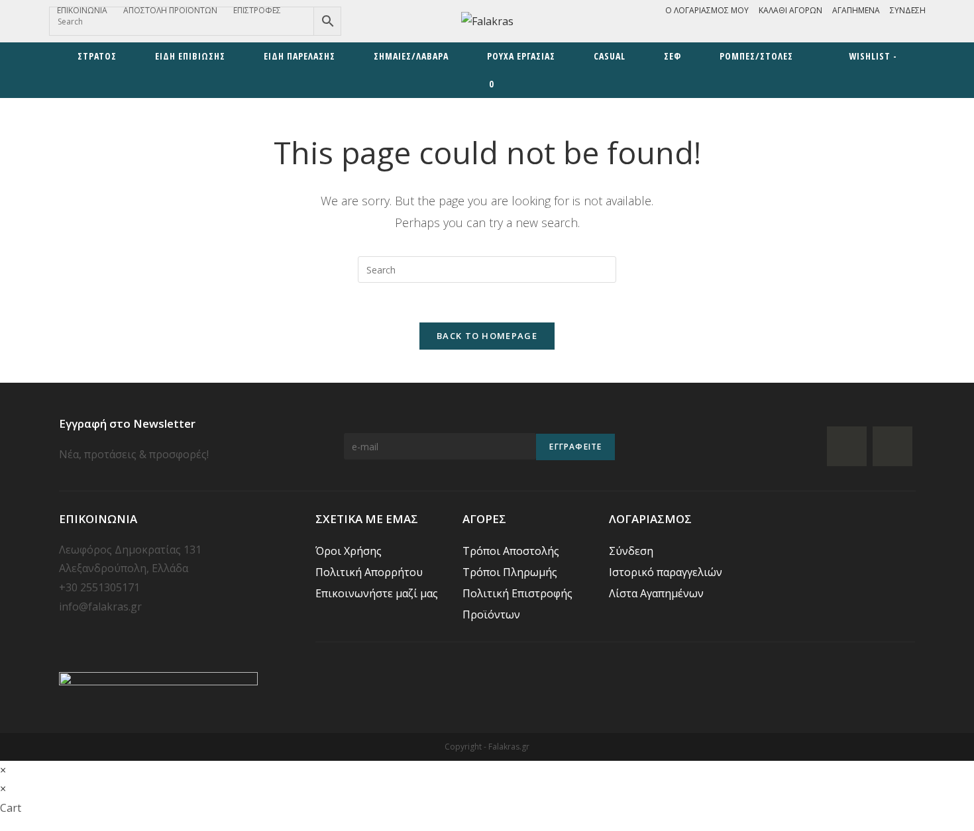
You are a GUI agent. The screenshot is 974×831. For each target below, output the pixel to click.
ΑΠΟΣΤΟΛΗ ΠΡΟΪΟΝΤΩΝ (170, 10)
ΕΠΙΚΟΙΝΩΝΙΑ (82, 10)
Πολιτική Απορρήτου (369, 572)
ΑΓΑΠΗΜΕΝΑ (856, 10)
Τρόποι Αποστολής (510, 551)
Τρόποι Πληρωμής (509, 572)
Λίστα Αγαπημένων (656, 593)
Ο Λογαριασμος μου (707, 10)
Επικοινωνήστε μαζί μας (376, 593)
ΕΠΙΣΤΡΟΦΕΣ (257, 10)
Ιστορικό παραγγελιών (665, 572)
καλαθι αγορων (790, 10)
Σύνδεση (908, 10)
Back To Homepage (487, 336)
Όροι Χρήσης (348, 551)
